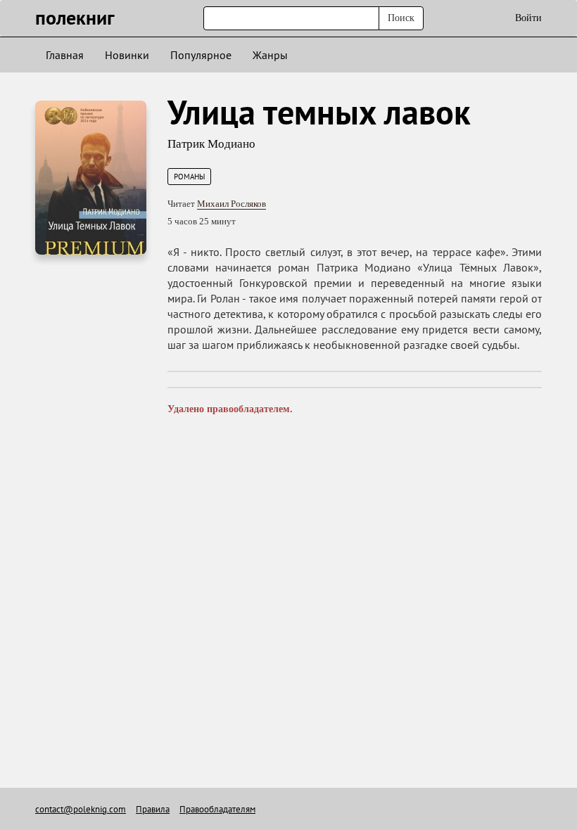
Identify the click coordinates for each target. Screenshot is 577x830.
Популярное (201, 55)
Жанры (270, 55)
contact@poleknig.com (80, 809)
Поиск (401, 18)
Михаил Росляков (231, 203)
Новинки (127, 55)
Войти (528, 18)
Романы (189, 176)
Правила (153, 809)
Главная (65, 55)
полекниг (75, 17)
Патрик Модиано (211, 144)
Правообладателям (217, 809)
